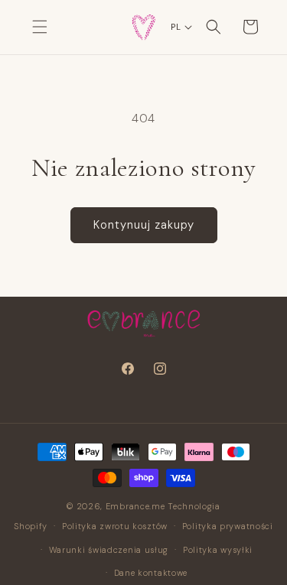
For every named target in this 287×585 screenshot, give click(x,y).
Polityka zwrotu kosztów (115, 526)
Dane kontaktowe (151, 572)
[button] (40, 27)
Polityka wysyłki (218, 549)
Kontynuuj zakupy (143, 224)
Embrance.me (135, 506)
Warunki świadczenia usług (109, 549)
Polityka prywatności (227, 526)
